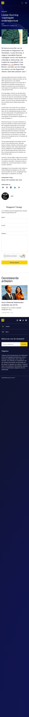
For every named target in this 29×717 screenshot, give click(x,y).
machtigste (12, 191)
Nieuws (3, 191)
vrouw (22, 191)
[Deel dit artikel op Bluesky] (2, 198)
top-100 (12, 65)
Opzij (17, 191)
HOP (7, 191)
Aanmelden (23, 352)
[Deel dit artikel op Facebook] (11, 198)
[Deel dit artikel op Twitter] (7, 198)
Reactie (4, 244)
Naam (3, 228)
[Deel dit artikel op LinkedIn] (15, 198)
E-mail (3, 236)
